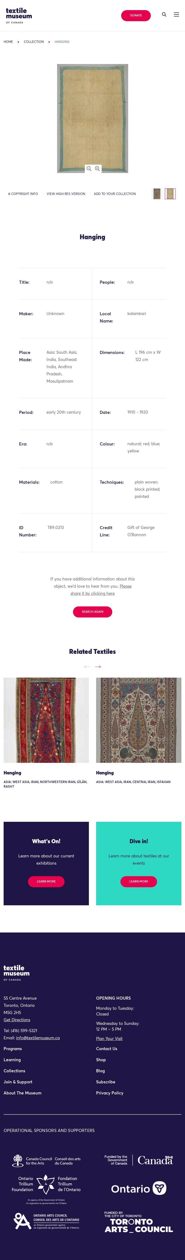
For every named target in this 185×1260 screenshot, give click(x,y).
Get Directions (17, 1020)
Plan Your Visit (109, 1039)
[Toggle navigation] (164, 14)
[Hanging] (46, 720)
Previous (87, 667)
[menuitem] (46, 1051)
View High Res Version (66, 194)
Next (98, 667)
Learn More (46, 881)
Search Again (92, 612)
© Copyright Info (23, 194)
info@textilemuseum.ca (38, 1038)
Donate (136, 15)
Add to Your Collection (115, 194)
